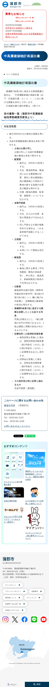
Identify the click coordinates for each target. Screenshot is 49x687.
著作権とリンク (10, 598)
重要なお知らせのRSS (23, 21)
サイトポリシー (10, 585)
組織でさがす (15, 44)
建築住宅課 (32, 44)
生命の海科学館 (10, 501)
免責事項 (34, 591)
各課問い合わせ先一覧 (13, 604)
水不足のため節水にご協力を (19, 28)
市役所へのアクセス (12, 610)
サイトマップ (31, 598)
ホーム (6, 44)
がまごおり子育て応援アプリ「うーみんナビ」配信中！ (13, 519)
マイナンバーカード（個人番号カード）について (34, 535)
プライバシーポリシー (13, 591)
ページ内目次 (12, 74)
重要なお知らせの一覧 (23, 18)
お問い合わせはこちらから (17, 426)
